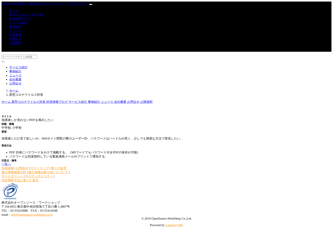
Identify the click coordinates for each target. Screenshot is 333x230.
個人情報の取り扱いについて (48, 172)
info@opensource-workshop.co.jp (32, 214)
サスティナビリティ (39, 176)
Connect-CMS (174, 225)
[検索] (3, 61)
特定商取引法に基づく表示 (20, 180)
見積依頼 (8, 168)
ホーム (13, 10)
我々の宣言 (58, 168)
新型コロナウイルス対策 (26, 14)
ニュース (15, 30)
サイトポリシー (12, 176)
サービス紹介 (18, 22)
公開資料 (15, 43)
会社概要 (15, 34)
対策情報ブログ (20, 18)
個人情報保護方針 (14, 172)
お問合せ (15, 39)
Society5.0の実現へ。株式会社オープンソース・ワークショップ (45, 3)
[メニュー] (90, 4)
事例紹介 (15, 26)
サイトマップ (39, 168)
